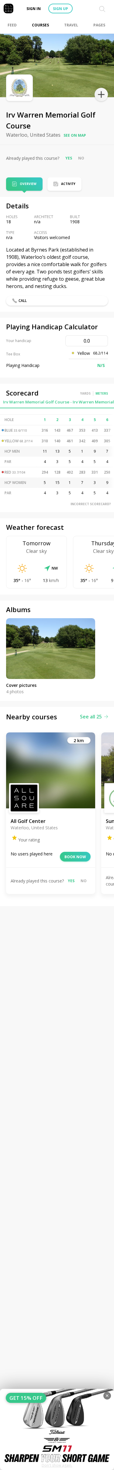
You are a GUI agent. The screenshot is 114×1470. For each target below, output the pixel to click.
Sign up (60, 8)
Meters (101, 393)
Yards (85, 393)
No (81, 158)
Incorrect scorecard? (91, 504)
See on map (75, 135)
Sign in (33, 8)
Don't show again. (57, 1465)
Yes (68, 158)
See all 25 (91, 716)
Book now (75, 856)
